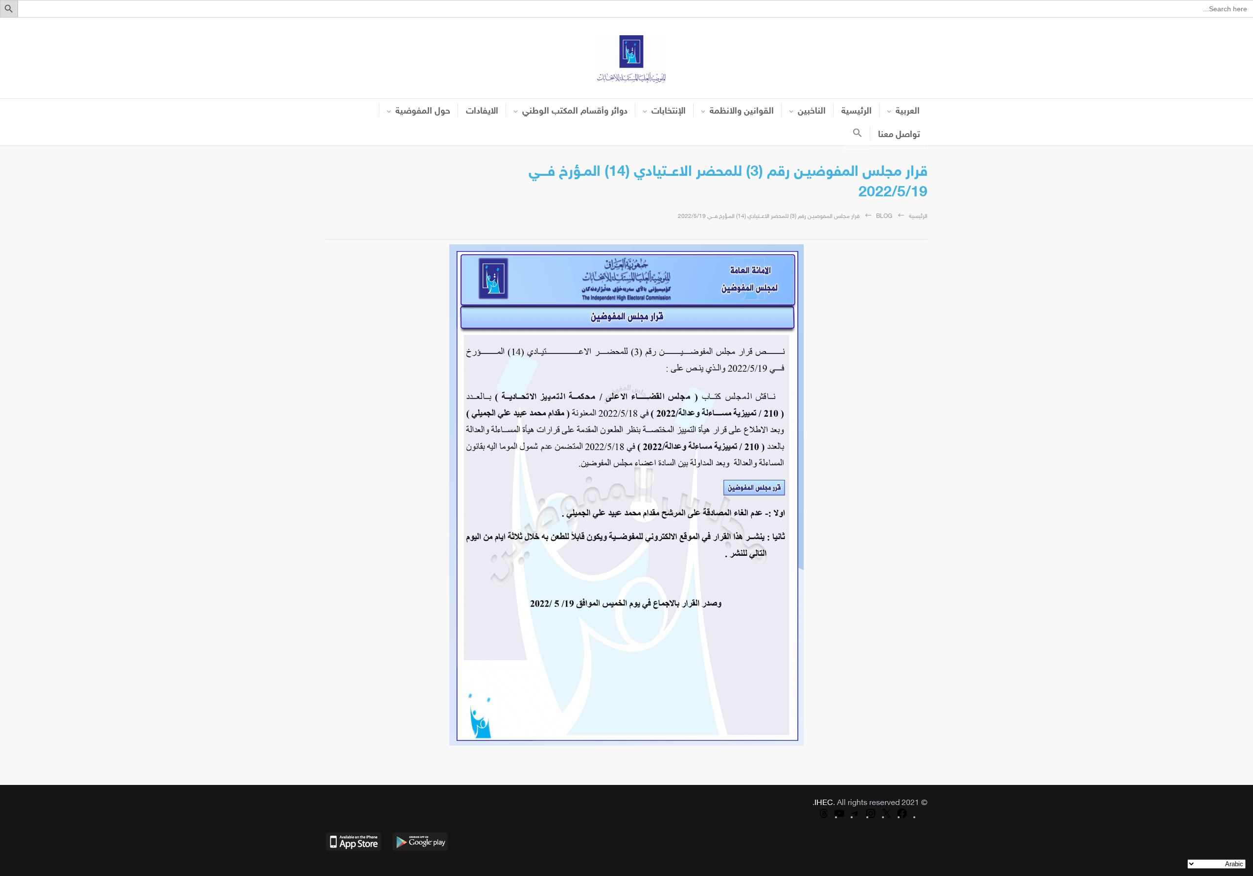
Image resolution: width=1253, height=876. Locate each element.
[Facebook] (902, 817)
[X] (886, 817)
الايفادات (482, 111)
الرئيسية (856, 111)
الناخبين (812, 111)
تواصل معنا (899, 135)
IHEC (823, 803)
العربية (908, 111)
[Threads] (824, 817)
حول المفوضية (422, 111)
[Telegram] (855, 817)
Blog (884, 216)
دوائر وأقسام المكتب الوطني (574, 111)
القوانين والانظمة (742, 111)
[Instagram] (871, 817)
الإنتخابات (668, 111)
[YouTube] (839, 817)
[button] (857, 135)
